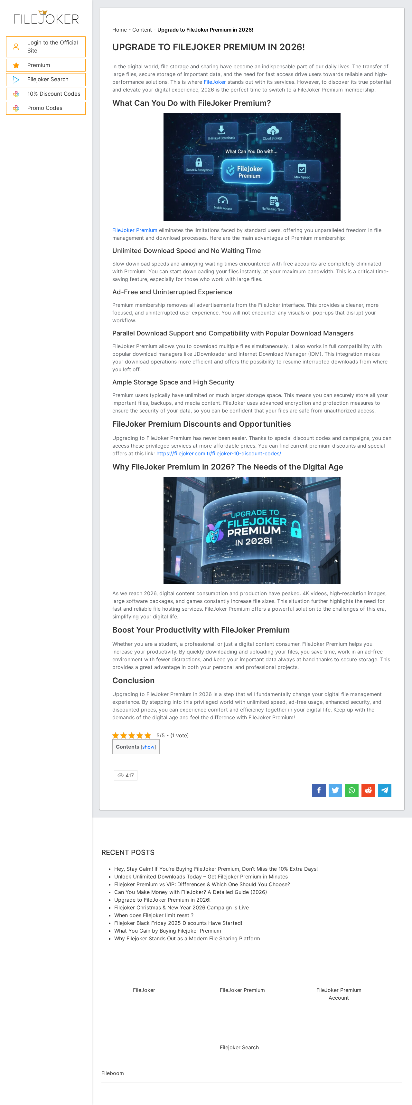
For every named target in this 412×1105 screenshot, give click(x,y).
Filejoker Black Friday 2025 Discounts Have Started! (178, 923)
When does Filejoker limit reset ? (153, 915)
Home (119, 29)
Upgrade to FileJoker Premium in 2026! (162, 900)
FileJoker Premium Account (338, 994)
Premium (38, 65)
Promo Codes (44, 108)
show (148, 747)
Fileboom (112, 1073)
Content (142, 29)
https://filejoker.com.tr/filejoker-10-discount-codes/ (218, 453)
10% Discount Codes (53, 94)
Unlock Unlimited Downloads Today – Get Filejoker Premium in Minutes (201, 876)
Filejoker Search (48, 79)
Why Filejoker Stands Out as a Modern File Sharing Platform (187, 938)
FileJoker (46, 17)
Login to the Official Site (52, 46)
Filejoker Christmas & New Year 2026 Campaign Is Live (181, 907)
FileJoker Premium (134, 230)
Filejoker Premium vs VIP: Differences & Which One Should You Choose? (202, 884)
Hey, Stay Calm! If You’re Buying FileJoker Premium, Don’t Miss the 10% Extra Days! (216, 869)
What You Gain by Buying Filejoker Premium (167, 930)
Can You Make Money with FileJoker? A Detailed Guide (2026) (190, 892)
